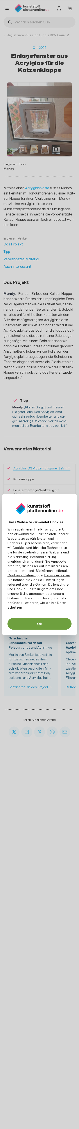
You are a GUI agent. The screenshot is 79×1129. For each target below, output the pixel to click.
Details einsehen (57, 575)
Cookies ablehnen (21, 575)
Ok (39, 623)
